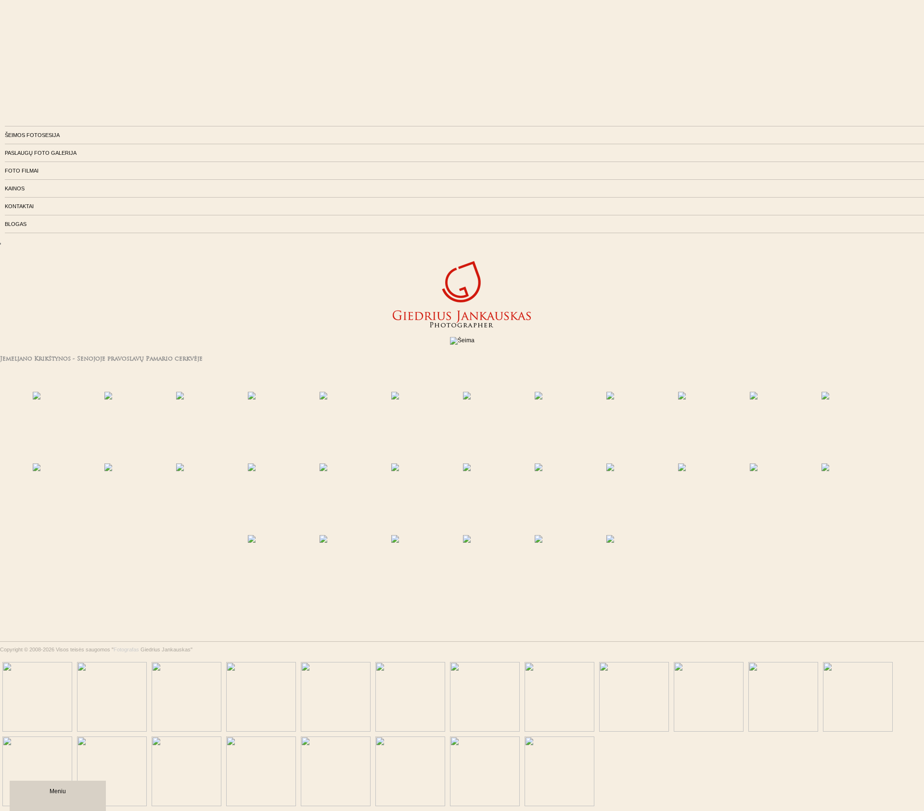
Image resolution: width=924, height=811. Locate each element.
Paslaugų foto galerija (41, 153)
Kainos (15, 188)
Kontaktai (19, 206)
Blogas (15, 224)
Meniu (58, 791)
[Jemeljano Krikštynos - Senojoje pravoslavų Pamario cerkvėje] (68, 427)
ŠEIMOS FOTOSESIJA (32, 135)
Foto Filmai (21, 171)
